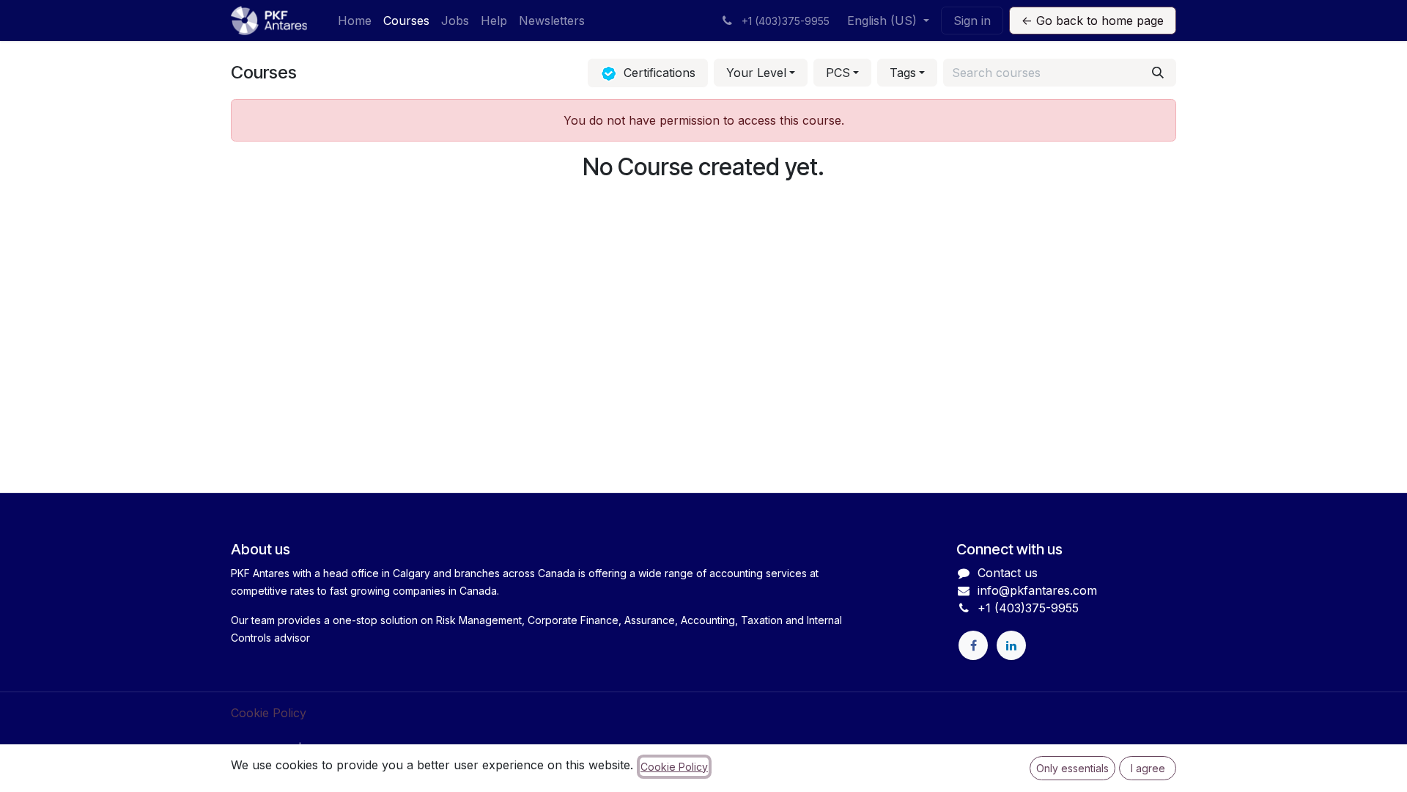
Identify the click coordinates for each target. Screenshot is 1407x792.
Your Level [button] (756, 72)
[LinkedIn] (1011, 645)
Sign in (972, 20)
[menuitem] (354, 20)
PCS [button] (838, 72)
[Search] (1158, 73)
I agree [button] (1148, 768)
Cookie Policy (268, 712)
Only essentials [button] (1072, 768)
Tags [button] (903, 72)
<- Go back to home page (1093, 20)
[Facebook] (973, 645)
